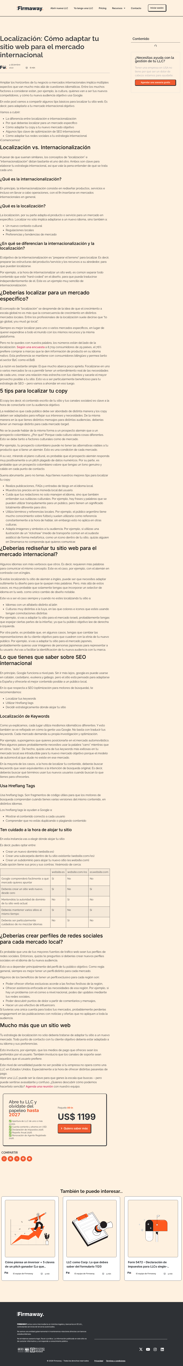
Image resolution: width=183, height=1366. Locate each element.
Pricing (102, 8)
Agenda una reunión (39, 1086)
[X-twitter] (140, 1349)
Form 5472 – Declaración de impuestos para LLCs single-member (147, 1267)
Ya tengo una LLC (83, 8)
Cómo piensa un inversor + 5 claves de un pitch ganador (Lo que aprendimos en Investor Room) (29, 1267)
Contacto (136, 8)
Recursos (117, 8)
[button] (4, 1158)
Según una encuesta (31, 347)
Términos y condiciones (115, 1361)
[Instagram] (155, 1349)
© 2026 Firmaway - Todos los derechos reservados (68, 1361)
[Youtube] (148, 1349)
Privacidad (98, 1361)
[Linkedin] (162, 1349)
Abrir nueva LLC (59, 8)
